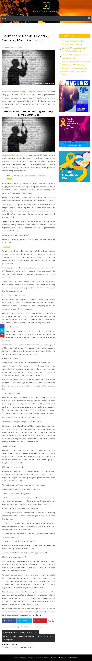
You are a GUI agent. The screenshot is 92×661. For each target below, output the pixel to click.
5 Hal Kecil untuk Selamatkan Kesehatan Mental (20, 632)
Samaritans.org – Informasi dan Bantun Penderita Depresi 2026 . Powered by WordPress (46, 658)
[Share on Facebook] (2, 326)
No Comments (16, 47)
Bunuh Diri (24, 627)
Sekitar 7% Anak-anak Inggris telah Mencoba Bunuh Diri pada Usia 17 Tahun (74, 71)
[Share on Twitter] (2, 330)
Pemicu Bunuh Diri (35, 627)
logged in (15, 647)
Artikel (4, 627)
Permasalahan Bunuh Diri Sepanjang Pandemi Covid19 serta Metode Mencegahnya (27, 638)
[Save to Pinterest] (2, 335)
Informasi (11, 627)
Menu (4, 18)
